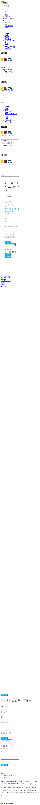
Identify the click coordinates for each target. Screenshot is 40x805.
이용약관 (3, 774)
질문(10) (3, 285)
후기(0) (3, 283)
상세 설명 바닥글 (5, 281)
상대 (6, 13)
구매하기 (4, 695)
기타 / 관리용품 (9, 26)
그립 (6, 24)
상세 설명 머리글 (5, 277)
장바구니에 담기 (6, 740)
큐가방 (6, 15)
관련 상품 (3, 287)
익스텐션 (7, 17)
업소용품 (7, 28)
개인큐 (6, 11)
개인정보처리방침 (6, 776)
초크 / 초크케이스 (10, 18)
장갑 (6, 22)
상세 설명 (3, 279)
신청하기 (4, 765)
